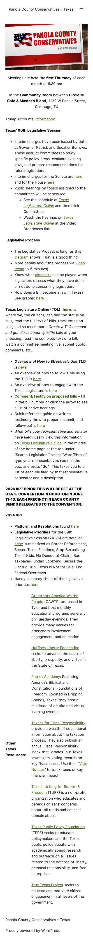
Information (45, 119)
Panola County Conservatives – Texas (41, 9)
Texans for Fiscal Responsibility (58, 723)
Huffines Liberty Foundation (55, 647)
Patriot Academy (45, 676)
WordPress (50, 930)
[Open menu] (81, 9)
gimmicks (43, 274)
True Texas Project (47, 885)
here (78, 176)
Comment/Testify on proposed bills (45, 396)
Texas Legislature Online (40, 443)
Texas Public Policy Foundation (58, 827)
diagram (21, 257)
